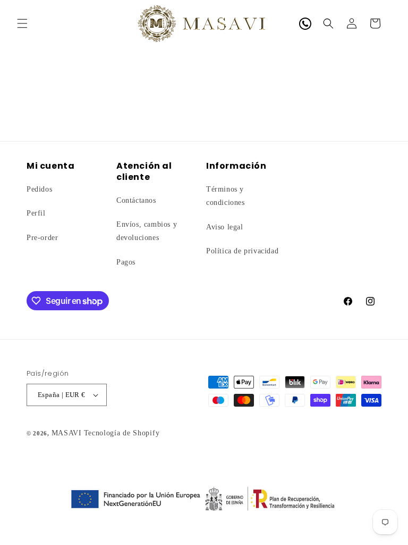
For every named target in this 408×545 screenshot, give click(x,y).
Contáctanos (136, 200)
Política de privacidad (242, 251)
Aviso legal (224, 227)
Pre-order (42, 238)
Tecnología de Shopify (122, 433)
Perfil (36, 213)
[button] (22, 23)
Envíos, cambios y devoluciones (146, 231)
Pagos (125, 262)
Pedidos (39, 189)
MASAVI (67, 433)
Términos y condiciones (225, 196)
